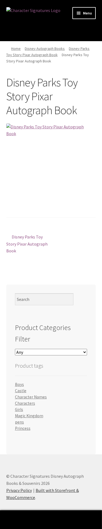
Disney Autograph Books (45, 48)
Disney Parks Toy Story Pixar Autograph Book (27, 244)
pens (19, 422)
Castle (20, 390)
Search (51, 519)
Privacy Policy (19, 490)
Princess (22, 428)
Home (16, 48)
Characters (25, 403)
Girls (19, 409)
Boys (19, 384)
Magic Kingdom (29, 415)
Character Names (31, 397)
